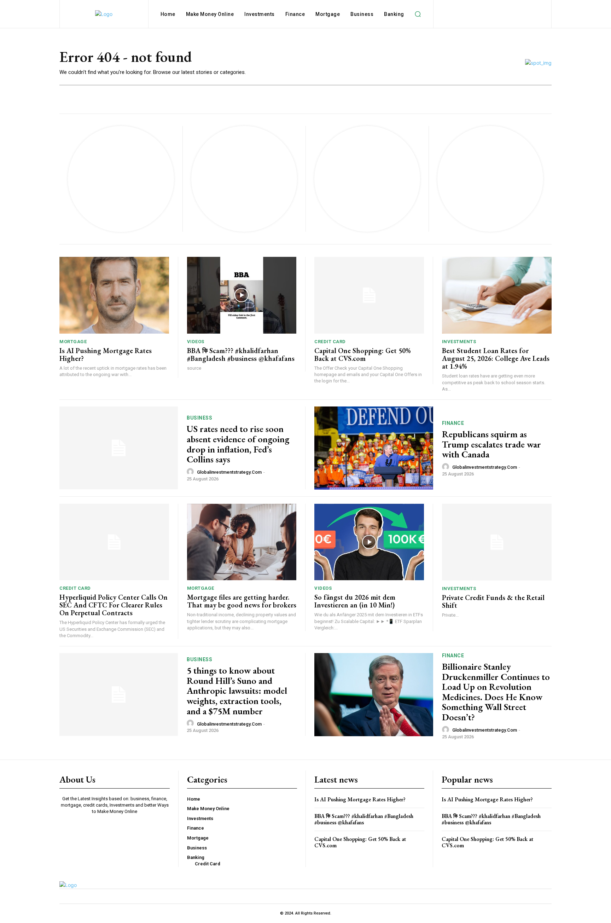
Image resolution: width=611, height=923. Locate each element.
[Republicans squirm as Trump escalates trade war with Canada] (373, 448)
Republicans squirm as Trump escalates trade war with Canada (491, 444)
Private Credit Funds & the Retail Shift (493, 601)
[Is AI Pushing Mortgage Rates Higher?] (114, 295)
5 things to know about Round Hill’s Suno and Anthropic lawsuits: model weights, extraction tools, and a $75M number (237, 690)
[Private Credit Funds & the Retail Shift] (497, 542)
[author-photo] (191, 472)
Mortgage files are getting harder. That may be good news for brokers (241, 601)
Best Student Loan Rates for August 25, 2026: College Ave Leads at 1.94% (495, 358)
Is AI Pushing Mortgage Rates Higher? (105, 354)
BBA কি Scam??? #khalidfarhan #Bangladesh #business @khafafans (241, 354)
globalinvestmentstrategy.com (229, 472)
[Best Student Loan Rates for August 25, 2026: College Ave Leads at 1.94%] (497, 295)
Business (199, 417)
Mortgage (73, 341)
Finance (453, 423)
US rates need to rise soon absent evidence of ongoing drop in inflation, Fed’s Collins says (238, 444)
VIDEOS (195, 341)
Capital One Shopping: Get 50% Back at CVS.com (362, 354)
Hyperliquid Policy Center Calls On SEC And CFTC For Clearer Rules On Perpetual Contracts (113, 605)
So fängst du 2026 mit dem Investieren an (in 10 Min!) (354, 601)
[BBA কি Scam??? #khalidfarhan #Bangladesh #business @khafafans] (242, 295)
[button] (418, 14)
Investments (459, 341)
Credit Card (330, 341)
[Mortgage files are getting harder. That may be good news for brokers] (242, 542)
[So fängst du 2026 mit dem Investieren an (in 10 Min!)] (369, 542)
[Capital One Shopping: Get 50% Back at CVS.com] (369, 295)
